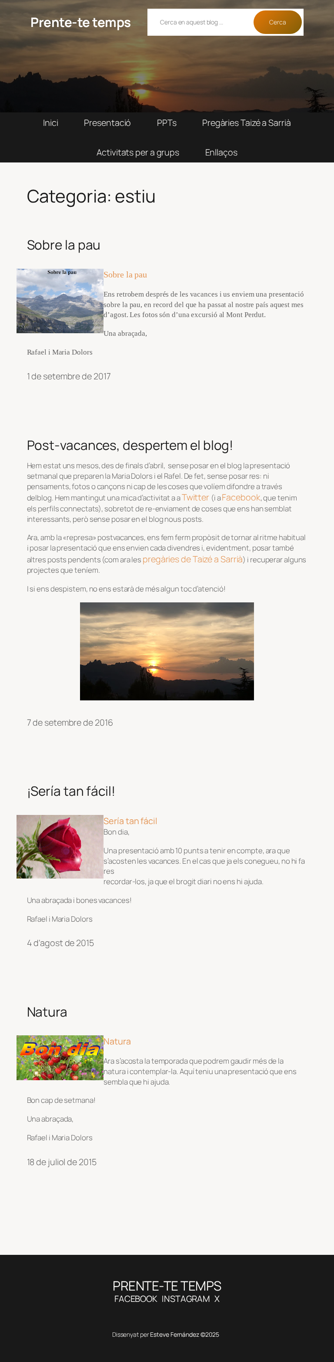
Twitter (196, 497)
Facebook (241, 497)
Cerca (277, 22)
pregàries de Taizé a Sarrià (193, 559)
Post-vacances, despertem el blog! (130, 445)
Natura (47, 1011)
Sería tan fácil (130, 821)
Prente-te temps (80, 22)
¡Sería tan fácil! (71, 791)
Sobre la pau (64, 244)
